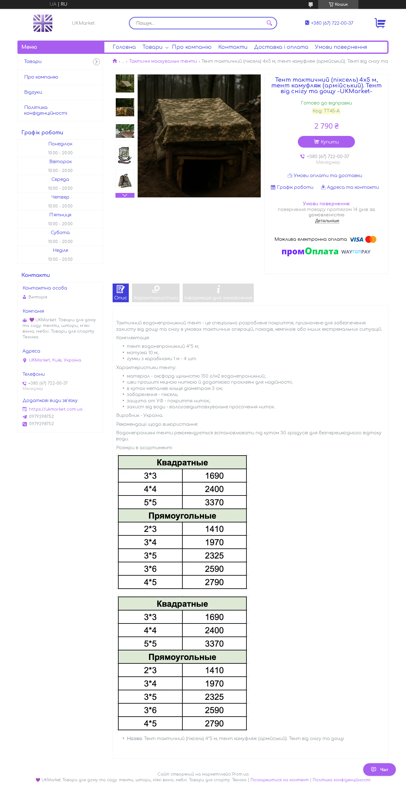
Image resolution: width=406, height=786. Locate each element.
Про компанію (192, 47)
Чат (384, 769)
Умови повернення (341, 47)
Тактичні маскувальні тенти (163, 61)
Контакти (232, 47)
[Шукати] (269, 23)
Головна (124, 47)
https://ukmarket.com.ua (55, 409)
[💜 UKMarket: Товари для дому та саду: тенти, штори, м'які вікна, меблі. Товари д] (43, 23)
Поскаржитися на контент (280, 780)
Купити (330, 142)
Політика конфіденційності (45, 110)
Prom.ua (240, 774)
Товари (152, 47)
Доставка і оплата (281, 47)
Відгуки (33, 92)
